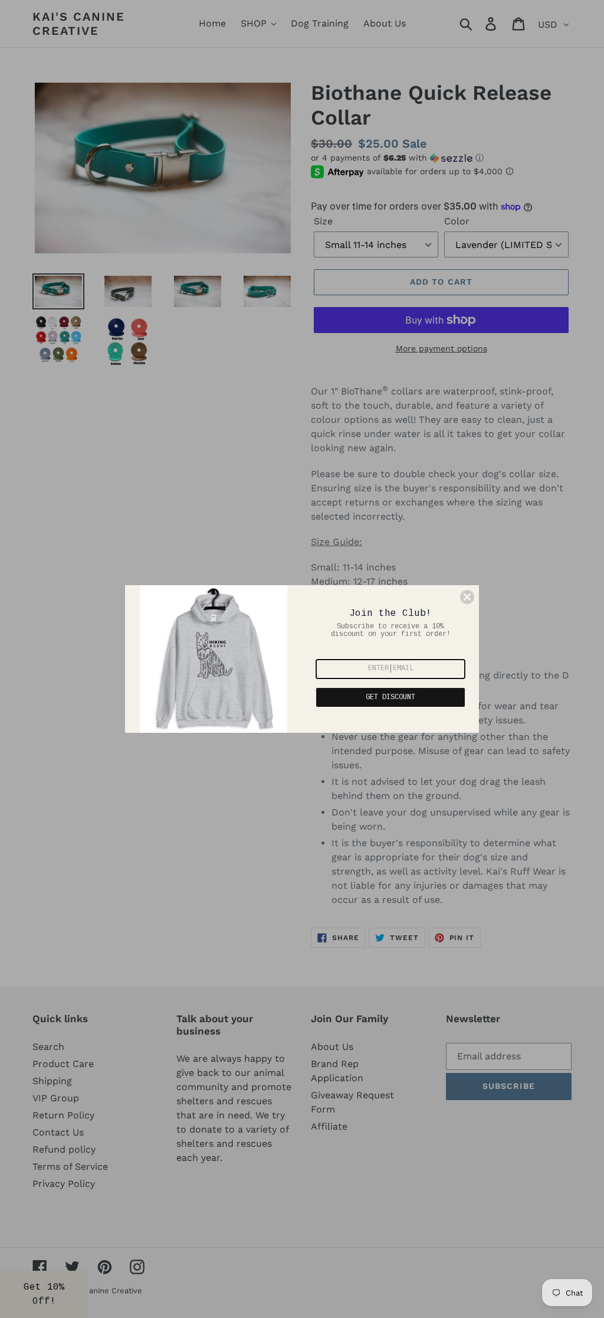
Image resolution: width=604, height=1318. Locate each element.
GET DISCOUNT (390, 697)
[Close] (467, 597)
